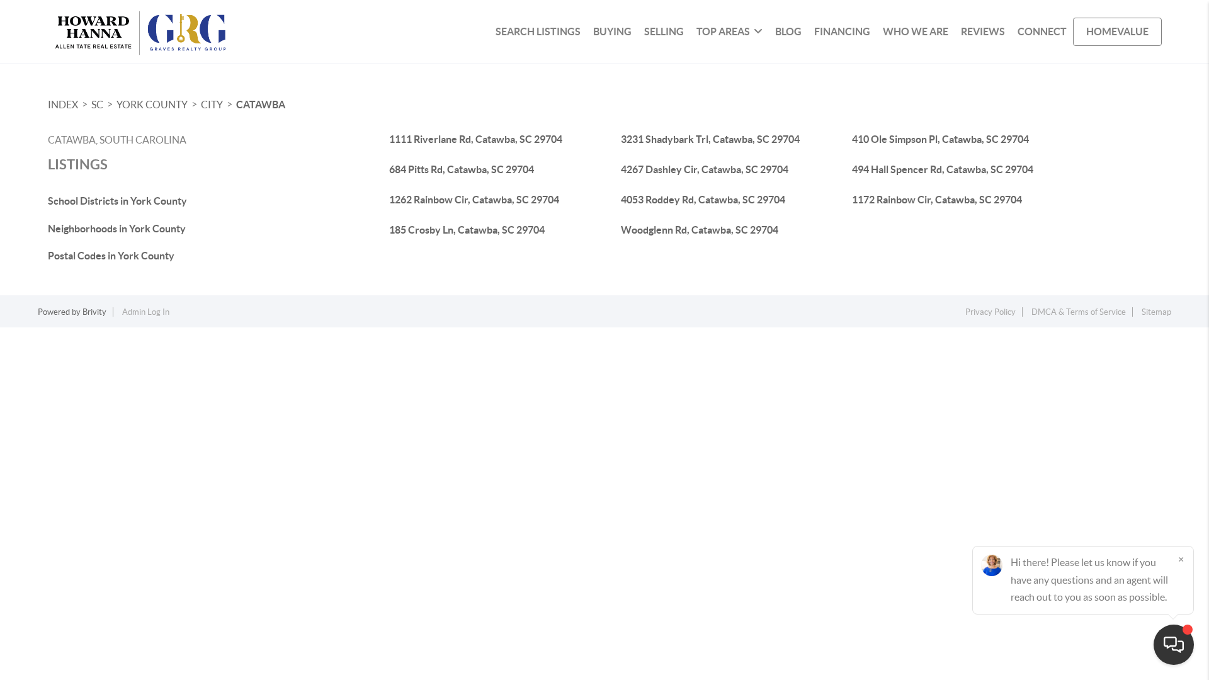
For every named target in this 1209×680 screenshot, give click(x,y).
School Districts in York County (117, 201)
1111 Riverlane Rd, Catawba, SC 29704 (475, 139)
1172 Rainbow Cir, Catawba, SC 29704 (937, 200)
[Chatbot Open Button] (1174, 645)
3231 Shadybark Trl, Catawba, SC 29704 (710, 139)
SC (97, 104)
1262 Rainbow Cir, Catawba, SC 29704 (474, 200)
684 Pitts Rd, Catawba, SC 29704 (461, 169)
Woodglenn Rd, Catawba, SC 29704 (699, 230)
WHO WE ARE (915, 31)
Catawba (260, 104)
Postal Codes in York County (111, 255)
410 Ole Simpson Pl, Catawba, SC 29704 (940, 139)
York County (152, 104)
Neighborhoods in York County (117, 228)
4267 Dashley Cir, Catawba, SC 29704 (704, 169)
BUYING (612, 31)
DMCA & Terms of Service (1078, 312)
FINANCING (842, 31)
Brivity (94, 312)
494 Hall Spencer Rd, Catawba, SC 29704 (942, 169)
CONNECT (1042, 31)
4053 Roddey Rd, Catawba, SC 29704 (703, 200)
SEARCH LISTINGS (538, 31)
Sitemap (1156, 312)
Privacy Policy (990, 312)
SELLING (664, 31)
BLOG (788, 31)
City (212, 104)
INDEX (63, 104)
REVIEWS (983, 31)
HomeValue (1117, 31)
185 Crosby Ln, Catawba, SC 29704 (467, 230)
